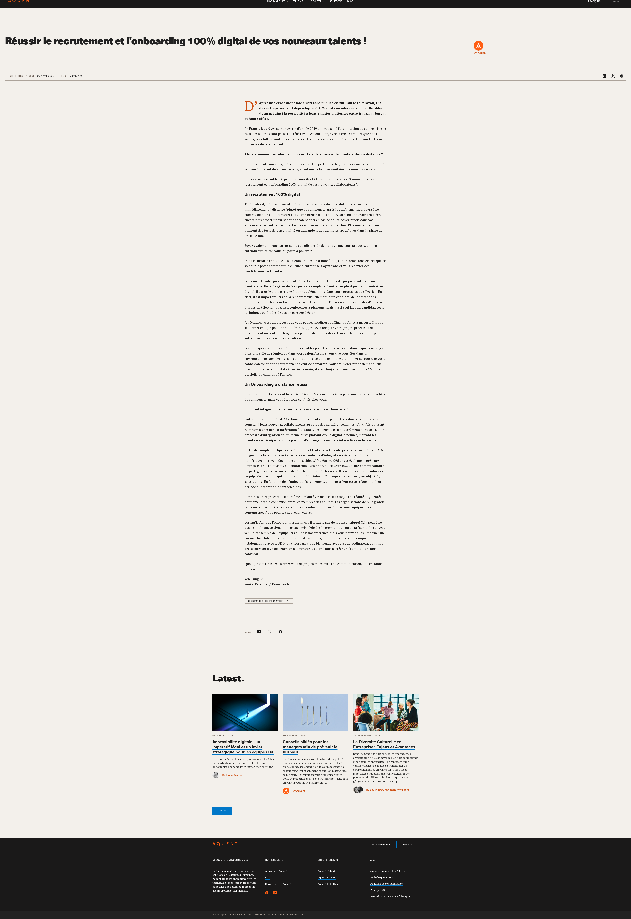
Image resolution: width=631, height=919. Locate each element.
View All (222, 810)
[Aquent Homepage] (224, 844)
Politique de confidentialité (386, 883)
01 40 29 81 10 (396, 871)
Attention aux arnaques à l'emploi (390, 896)
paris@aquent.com (381, 877)
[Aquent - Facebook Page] (267, 893)
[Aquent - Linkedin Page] (275, 893)
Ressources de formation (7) (269, 601)
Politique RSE (378, 890)
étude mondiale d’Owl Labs (298, 103)
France (407, 844)
